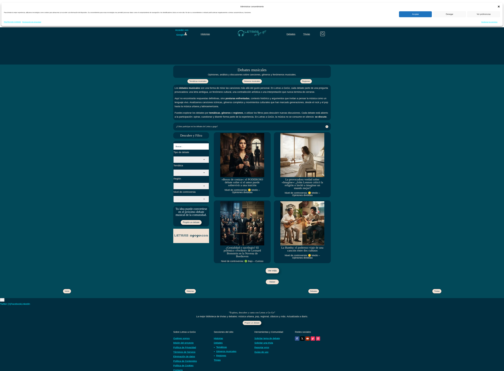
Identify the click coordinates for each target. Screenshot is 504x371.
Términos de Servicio (184, 352)
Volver (272, 282)
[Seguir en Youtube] (307, 338)
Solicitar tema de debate (267, 338)
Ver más (272, 270)
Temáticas (221, 347)
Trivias (306, 34)
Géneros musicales (252, 81)
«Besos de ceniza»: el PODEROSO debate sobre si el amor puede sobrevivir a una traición (242, 182)
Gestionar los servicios (489, 22)
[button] (498, 6)
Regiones (306, 81)
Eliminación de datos (184, 356)
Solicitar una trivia (263, 343)
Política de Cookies (183, 365)
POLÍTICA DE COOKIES (12, 22)
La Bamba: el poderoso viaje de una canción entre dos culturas (302, 249)
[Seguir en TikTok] (313, 338)
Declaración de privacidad (31, 22)
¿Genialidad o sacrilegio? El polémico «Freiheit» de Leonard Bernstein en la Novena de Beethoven (242, 252)
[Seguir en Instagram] (318, 338)
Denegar (449, 14)
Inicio (67, 291)
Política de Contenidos (185, 361)
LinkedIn (25, 304)
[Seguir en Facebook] (297, 338)
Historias (205, 34)
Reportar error (261, 347)
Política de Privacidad (184, 347)
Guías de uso (261, 352)
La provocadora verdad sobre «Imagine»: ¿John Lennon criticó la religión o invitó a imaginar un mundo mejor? (302, 184)
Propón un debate (191, 222)
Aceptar (415, 14)
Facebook (16, 304)
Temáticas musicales (197, 81)
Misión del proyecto (183, 343)
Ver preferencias (484, 14)
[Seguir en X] (302, 338)
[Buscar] (322, 34)
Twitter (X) (5, 304)
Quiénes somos (181, 338)
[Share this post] (2, 300)
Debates (291, 34)
